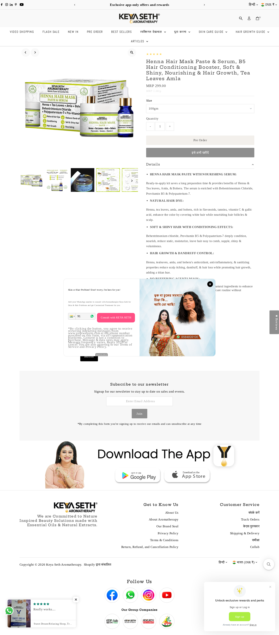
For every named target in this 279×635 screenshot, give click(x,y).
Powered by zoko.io (101, 354)
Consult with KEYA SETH (116, 317)
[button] (72, 316)
